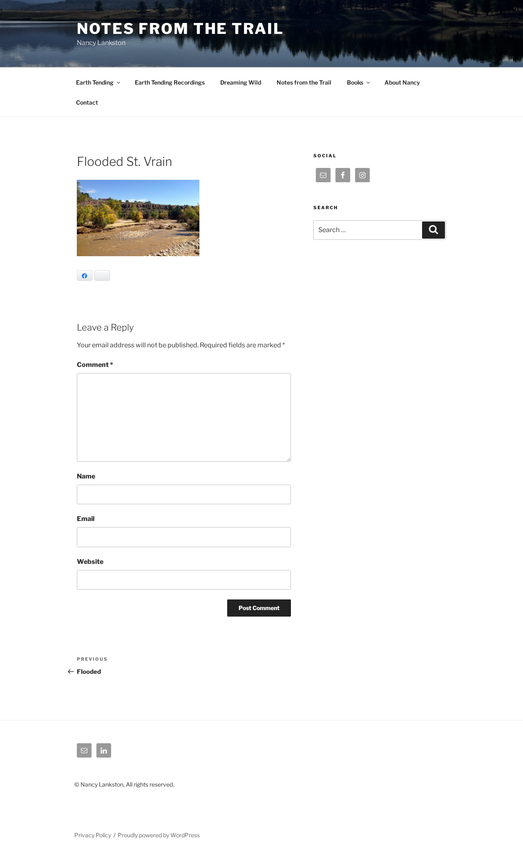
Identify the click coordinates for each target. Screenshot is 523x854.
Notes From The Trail (180, 29)
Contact (87, 102)
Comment (95, 365)
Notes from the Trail (304, 82)
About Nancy (402, 82)
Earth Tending (95, 82)
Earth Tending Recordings (170, 82)
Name (86, 476)
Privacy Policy (92, 835)
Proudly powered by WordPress (159, 835)
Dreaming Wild (240, 82)
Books (355, 82)
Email (85, 519)
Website (90, 562)
